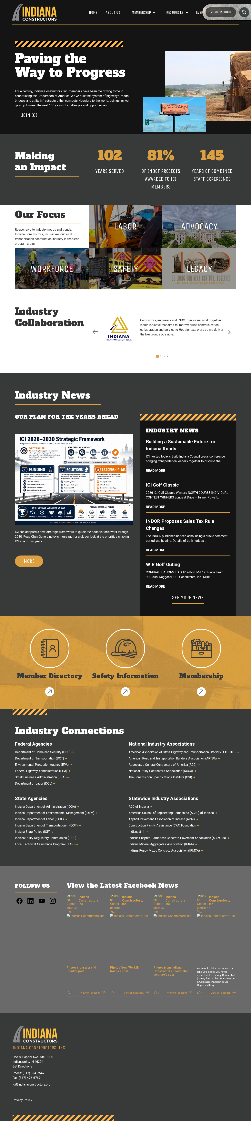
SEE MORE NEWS (188, 597)
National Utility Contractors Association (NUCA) (162, 771)
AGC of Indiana (140, 806)
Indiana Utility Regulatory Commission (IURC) (47, 838)
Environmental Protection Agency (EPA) (43, 765)
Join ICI (29, 115)
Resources (175, 12)
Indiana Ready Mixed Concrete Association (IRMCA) (166, 850)
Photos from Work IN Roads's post (81, 969)
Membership (141, 12)
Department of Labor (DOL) (35, 783)
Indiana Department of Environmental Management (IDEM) (56, 813)
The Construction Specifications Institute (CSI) (162, 777)
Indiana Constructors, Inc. (89, 900)
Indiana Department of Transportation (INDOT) (48, 825)
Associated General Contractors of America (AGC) (164, 765)
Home (93, 12)
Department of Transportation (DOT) (41, 758)
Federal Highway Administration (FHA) (42, 771)
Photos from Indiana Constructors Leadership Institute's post (171, 971)
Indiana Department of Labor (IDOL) (41, 819)
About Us (113, 12)
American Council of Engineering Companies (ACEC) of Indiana (173, 813)
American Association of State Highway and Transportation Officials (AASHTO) (182, 752)
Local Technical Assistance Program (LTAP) (46, 844)
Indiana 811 (138, 832)
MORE (29, 561)
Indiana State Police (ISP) (34, 832)
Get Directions (22, 1066)
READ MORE (155, 471)
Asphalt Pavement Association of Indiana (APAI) (163, 819)
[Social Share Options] (104, 992)
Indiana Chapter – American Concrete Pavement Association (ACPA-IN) (179, 838)
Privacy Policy (22, 1100)
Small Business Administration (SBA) (42, 777)
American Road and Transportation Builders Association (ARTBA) (174, 758)
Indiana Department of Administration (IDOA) (47, 806)
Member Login (220, 12)
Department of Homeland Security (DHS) (44, 752)
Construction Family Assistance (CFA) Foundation (164, 825)
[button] (142, 12)
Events (201, 12)
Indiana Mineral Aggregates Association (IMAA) (163, 844)
